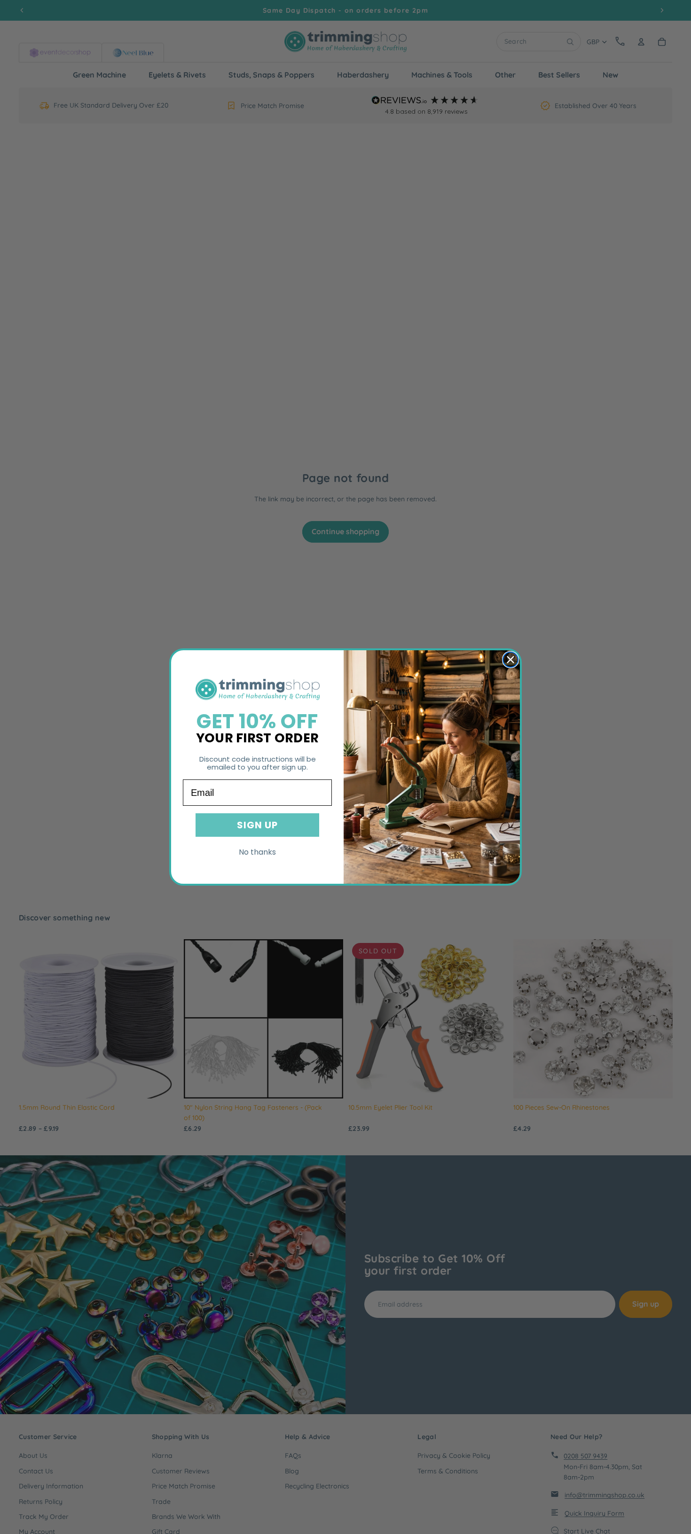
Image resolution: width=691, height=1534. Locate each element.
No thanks (257, 852)
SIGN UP (257, 825)
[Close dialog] (510, 659)
